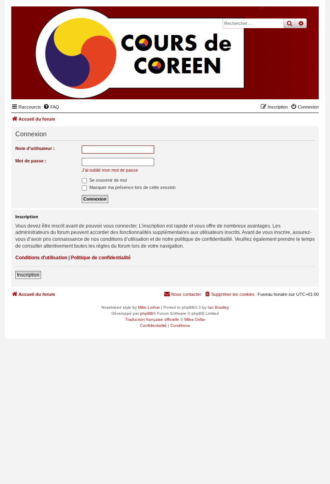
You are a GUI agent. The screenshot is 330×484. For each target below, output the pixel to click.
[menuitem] (51, 107)
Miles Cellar (194, 319)
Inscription (28, 275)
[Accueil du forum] (273, 86)
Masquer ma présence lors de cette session (131, 187)
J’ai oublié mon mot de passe (110, 170)
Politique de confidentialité (101, 257)
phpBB (146, 313)
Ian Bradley (218, 307)
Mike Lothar (149, 307)
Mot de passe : (30, 160)
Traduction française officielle (152, 319)
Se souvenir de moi (107, 180)
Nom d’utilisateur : (35, 148)
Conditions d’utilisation (41, 257)
